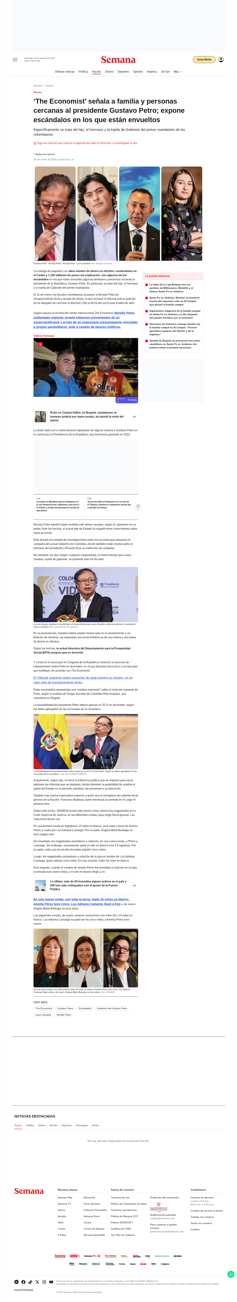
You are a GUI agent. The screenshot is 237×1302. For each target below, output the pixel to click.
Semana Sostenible (94, 1235)
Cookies (195, 1229)
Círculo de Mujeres (94, 1228)
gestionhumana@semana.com (167, 1231)
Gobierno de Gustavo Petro (112, 1008)
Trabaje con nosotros (202, 1217)
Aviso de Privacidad (27, 1289)
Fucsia (61, 1228)
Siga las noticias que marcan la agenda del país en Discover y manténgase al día (87, 143)
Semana (38, 85)
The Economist (43, 1008)
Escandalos (85, 1008)
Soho (61, 1222)
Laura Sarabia (43, 1014)
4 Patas (62, 1235)
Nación (50, 85)
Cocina (87, 1222)
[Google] (16, 1282)
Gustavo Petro (65, 1008)
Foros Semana (92, 1203)
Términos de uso (120, 1197)
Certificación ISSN (121, 1228)
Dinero (61, 1210)
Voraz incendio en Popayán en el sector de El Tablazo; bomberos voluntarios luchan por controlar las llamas (109, 505)
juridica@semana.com (162, 1218)
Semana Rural (91, 1216)
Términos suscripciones (124, 1210)
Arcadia (62, 1216)
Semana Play (65, 1197)
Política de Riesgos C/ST (124, 1216)
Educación (89, 1197)
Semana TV (64, 1203)
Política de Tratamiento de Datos (129, 1203)
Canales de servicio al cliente (207, 1210)
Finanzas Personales (95, 1210)
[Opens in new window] (23, 1282)
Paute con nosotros (201, 1223)
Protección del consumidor (164, 1197)
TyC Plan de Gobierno (123, 1235)
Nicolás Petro (64, 1014)
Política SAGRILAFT (122, 1222)
